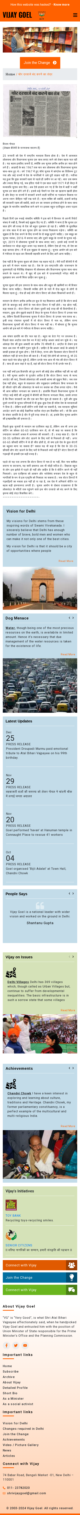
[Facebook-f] (6, 1345)
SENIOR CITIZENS (19, 1245)
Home (10, 74)
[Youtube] (25, 1345)
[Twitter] (16, 1345)
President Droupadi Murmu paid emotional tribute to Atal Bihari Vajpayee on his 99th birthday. (37, 753)
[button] (69, 617)
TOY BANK (13, 1215)
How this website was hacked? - (40, 4)
